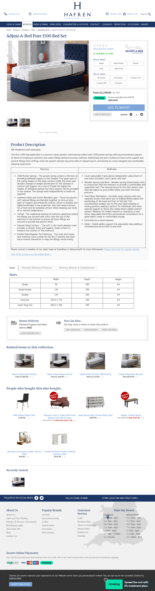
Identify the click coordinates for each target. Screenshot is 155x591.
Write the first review (103, 48)
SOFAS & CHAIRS (14, 24)
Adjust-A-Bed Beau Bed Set (131, 374)
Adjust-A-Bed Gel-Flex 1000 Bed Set (95, 374)
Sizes (12, 267)
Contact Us (11, 536)
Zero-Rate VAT (13, 528)
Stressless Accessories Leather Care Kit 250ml (24, 452)
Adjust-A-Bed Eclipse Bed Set (59, 374)
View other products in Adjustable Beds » (31, 254)
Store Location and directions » (120, 498)
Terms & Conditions (87, 525)
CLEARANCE (107, 24)
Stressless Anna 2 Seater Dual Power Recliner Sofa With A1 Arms (60, 416)
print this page (109, 329)
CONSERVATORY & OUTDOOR (75, 24)
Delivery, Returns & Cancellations (76, 267)
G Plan (45, 521)
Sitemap (81, 535)
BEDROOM (27, 24)
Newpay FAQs (84, 521)
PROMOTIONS (120, 24)
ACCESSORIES (133, 24)
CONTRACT (95, 24)
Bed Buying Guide (14, 525)
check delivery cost (30, 333)
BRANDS (144, 24)
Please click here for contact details (121, 249)
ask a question (73, 329)
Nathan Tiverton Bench (131, 415)
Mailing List (83, 532)
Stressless (47, 528)
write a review (91, 329)
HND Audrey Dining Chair (24, 415)
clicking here (15, 578)
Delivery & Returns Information (21, 521)
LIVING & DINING (40, 24)
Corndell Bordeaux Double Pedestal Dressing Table (59, 452)
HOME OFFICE (55, 24)
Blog (8, 532)
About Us (10, 514)
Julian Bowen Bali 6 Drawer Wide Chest (95, 415)
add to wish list (102, 114)
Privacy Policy (84, 528)
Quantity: (124, 114)
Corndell (46, 514)
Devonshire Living (50, 518)
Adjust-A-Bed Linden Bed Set (24, 374)
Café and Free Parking (17, 518)
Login (80, 518)
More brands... (49, 532)
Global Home (48, 525)
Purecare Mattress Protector (37, 267)
